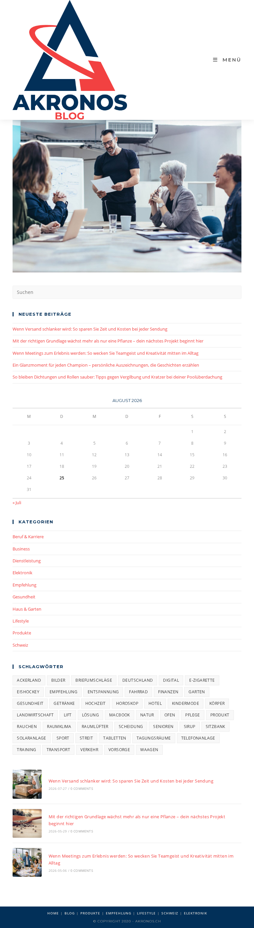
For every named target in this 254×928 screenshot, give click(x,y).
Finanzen (168, 692)
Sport (63, 738)
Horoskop (127, 703)
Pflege (192, 715)
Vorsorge (119, 749)
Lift (68, 715)
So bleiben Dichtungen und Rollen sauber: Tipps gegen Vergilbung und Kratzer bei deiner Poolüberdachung (117, 377)
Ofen (169, 715)
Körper (217, 703)
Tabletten (114, 738)
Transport (58, 749)
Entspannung (103, 692)
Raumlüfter (95, 726)
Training (26, 749)
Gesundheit (24, 597)
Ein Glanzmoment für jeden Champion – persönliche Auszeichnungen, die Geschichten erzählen (106, 365)
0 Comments (81, 788)
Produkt (220, 715)
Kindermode (185, 703)
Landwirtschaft (35, 715)
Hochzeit (95, 703)
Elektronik (22, 573)
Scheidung (131, 726)
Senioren (163, 726)
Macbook (119, 715)
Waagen (149, 749)
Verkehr (89, 749)
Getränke (64, 703)
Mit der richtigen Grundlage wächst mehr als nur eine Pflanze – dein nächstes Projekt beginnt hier (108, 341)
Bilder (58, 680)
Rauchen (27, 726)
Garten (197, 692)
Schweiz (20, 645)
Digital (171, 680)
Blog (69, 913)
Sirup (189, 726)
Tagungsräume (154, 738)
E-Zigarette (202, 680)
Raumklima (59, 726)
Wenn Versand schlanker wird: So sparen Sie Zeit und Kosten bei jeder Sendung (90, 329)
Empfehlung (24, 585)
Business (21, 549)
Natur (147, 715)
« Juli (17, 502)
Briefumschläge (93, 680)
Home (53, 913)
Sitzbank (215, 726)
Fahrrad (138, 692)
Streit (86, 738)
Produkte (22, 633)
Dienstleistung (27, 561)
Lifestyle (21, 621)
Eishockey (28, 692)
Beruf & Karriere (28, 537)
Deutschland (137, 680)
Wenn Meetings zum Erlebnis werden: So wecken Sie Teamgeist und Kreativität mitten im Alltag (105, 353)
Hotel (155, 703)
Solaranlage (31, 738)
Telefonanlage (198, 738)
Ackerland (29, 680)
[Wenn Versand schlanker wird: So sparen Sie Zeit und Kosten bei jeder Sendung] (27, 784)
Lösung (90, 715)
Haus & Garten (27, 609)
